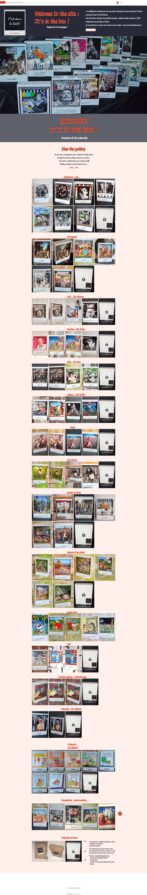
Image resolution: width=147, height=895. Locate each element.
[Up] (120, 814)
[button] (42, 192)
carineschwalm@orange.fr (74, 888)
